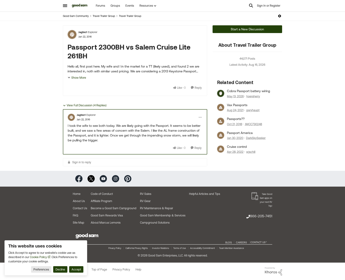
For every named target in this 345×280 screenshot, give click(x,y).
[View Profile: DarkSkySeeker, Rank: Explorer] (220, 135)
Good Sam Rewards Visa (107, 215)
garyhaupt (252, 110)
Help (138, 269)
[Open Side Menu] (65, 5)
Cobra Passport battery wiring (248, 91)
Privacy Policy (114, 248)
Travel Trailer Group (104, 16)
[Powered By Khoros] (273, 271)
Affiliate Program (101, 201)
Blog (228, 242)
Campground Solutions (155, 222)
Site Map (78, 222)
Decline (60, 269)
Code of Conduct (102, 193)
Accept (76, 269)
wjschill (250, 151)
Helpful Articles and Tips (204, 193)
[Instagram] (115, 178)
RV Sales (145, 193)
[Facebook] (79, 178)
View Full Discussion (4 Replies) (87, 105)
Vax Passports (237, 105)
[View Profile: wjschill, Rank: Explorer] (220, 149)
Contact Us (80, 208)
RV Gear (145, 201)
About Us (79, 201)
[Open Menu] (279, 15)
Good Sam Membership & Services (162, 215)
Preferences (41, 269)
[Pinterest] (127, 178)
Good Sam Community (76, 16)
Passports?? (236, 119)
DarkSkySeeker (256, 138)
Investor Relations (160, 248)
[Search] (251, 5)
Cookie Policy (38, 257)
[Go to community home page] (80, 5)
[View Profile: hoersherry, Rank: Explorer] (220, 93)
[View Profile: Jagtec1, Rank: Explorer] (72, 34)
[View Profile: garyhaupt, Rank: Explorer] (220, 107)
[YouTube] (103, 178)
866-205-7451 (261, 216)
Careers (241, 242)
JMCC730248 (253, 124)
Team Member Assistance (231, 248)
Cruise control (237, 147)
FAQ (75, 215)
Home (76, 193)
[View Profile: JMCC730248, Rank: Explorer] (220, 121)
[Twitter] (91, 178)
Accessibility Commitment (202, 248)
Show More (78, 77)
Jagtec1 (82, 32)
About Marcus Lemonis (106, 222)
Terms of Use (179, 248)
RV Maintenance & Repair (156, 208)
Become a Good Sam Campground (113, 208)
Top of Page (99, 269)
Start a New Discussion (247, 29)
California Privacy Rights (136, 248)
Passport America (240, 133)
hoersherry (253, 96)
